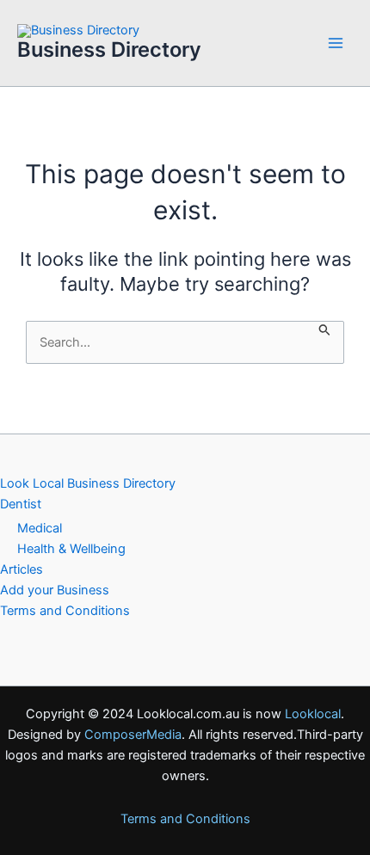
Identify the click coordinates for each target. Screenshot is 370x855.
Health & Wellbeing (71, 549)
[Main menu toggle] (335, 43)
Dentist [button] (20, 504)
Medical (39, 528)
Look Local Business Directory (88, 483)
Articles (21, 569)
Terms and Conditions (65, 610)
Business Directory (109, 49)
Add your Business (54, 590)
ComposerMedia (133, 734)
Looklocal (313, 714)
